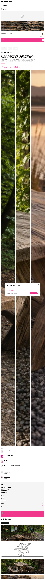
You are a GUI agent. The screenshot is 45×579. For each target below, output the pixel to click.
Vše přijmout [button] (33, 293)
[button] (22, 290)
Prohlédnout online (7, 472)
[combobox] (38, 284)
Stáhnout (5, 473)
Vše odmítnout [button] (24, 293)
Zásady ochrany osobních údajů (5, 515)
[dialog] (22, 289)
